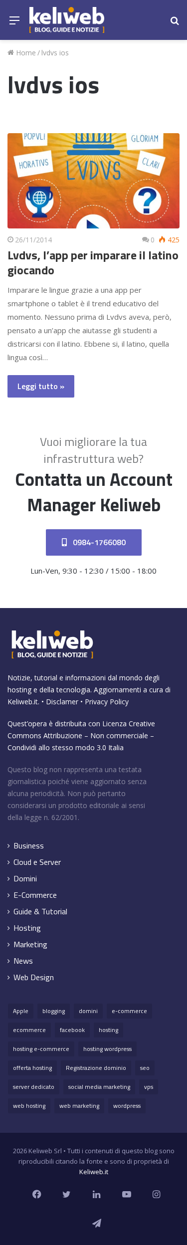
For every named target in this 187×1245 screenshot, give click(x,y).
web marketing (79, 1105)
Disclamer (62, 701)
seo (145, 1067)
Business (28, 845)
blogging (53, 1011)
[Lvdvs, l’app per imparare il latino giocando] (93, 180)
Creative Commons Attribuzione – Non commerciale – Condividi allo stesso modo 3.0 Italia (81, 735)
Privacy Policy (107, 701)
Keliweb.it (22, 701)
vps (148, 1086)
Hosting (27, 928)
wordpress (127, 1105)
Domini (25, 878)
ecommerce (29, 1030)
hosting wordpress (107, 1048)
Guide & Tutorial (40, 911)
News (23, 961)
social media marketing (99, 1086)
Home (25, 52)
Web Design (33, 977)
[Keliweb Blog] (66, 20)
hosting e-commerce (41, 1048)
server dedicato (33, 1086)
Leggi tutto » (40, 386)
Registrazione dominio (96, 1067)
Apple (20, 1011)
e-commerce (129, 1011)
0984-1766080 (98, 542)
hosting (108, 1030)
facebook (72, 1030)
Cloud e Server (37, 862)
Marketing (30, 944)
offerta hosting (32, 1067)
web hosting (29, 1105)
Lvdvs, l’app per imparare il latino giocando (93, 262)
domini (88, 1011)
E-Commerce (35, 895)
